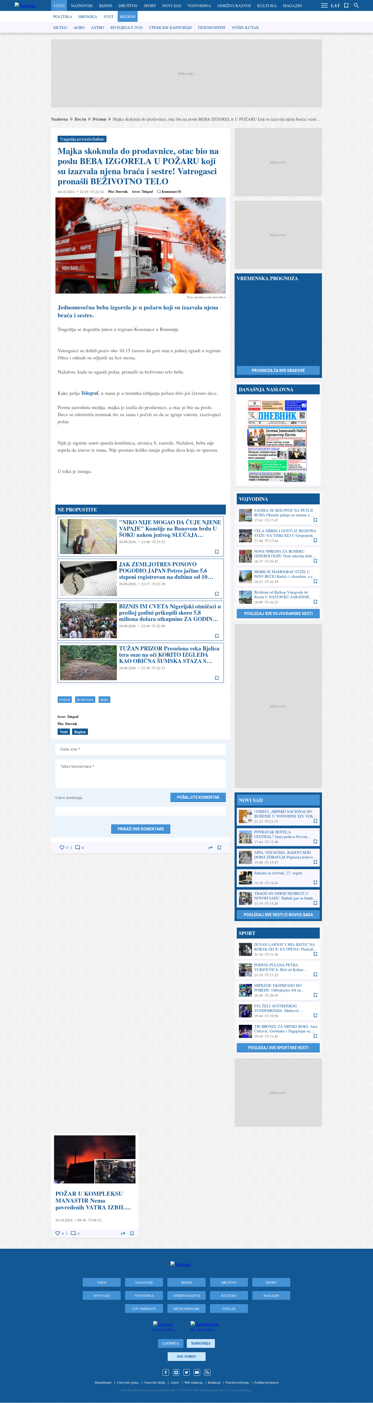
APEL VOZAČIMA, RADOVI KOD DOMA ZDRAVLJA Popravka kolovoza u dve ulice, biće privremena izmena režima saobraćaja (278, 857)
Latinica (170, 1343)
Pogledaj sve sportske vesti (278, 1048)
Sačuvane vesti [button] (346, 5)
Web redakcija (193, 1382)
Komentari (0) (171, 191)
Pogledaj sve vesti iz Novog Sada (278, 915)
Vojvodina (199, 5)
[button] (324, 5)
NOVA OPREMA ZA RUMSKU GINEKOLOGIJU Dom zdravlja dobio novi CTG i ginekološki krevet (278, 556)
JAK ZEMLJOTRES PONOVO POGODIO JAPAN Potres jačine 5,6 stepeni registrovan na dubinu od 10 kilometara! (140, 578)
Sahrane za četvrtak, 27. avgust (278, 878)
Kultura (267, 5)
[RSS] (207, 1372)
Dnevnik (122, 191)
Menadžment (103, 1382)
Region (127, 16)
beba (104, 699)
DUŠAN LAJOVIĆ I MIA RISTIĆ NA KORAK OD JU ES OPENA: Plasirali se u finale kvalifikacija (278, 949)
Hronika (87, 16)
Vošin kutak (245, 27)
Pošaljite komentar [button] (198, 797)
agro (79, 27)
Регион (99, 119)
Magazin (292, 5)
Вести (80, 119)
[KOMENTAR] (77, 847)
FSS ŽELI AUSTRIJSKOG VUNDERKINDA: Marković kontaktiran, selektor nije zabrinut (278, 1011)
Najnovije (82, 5)
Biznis (105, 5)
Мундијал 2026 (126, 27)
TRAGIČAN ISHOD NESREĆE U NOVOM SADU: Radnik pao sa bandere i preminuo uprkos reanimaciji (278, 898)
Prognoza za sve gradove (278, 370)
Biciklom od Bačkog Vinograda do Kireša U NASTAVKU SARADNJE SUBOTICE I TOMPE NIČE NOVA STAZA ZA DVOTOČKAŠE (278, 597)
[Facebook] (165, 1372)
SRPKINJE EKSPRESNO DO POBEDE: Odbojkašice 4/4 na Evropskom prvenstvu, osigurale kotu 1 (278, 990)
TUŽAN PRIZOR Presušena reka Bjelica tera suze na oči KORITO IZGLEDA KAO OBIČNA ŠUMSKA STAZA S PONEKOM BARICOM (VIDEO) (140, 662)
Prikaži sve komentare (141, 829)
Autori (174, 1382)
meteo (60, 27)
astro (97, 27)
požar (64, 699)
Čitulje (229, 1308)
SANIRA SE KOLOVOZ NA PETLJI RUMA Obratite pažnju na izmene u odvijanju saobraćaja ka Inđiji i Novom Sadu (278, 515)
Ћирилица (201, 1343)
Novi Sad (171, 5)
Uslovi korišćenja (68, 797)
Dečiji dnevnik (186, 1308)
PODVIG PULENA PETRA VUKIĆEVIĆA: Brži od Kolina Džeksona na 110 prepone (278, 970)
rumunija (85, 699)
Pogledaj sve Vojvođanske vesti (278, 613)
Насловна (186, 1356)
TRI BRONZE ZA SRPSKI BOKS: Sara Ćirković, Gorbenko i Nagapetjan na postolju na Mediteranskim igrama (278, 1031)
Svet (108, 16)
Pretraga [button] (356, 5)
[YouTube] (197, 1372)
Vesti (59, 5)
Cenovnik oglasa (127, 1382)
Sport (150, 5)
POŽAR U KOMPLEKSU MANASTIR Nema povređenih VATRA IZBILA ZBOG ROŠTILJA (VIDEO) (94, 1185)
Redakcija (214, 1382)
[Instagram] (176, 1372)
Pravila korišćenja (237, 1382)
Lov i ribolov (144, 1308)
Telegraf (89, 392)
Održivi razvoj (234, 5)
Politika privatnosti (266, 1382)
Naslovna (59, 119)
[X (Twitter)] (186, 1372)
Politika (62, 16)
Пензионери (211, 27)
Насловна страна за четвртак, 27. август (278, 440)
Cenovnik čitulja (154, 1382)
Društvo (128, 5)
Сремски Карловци (170, 27)
